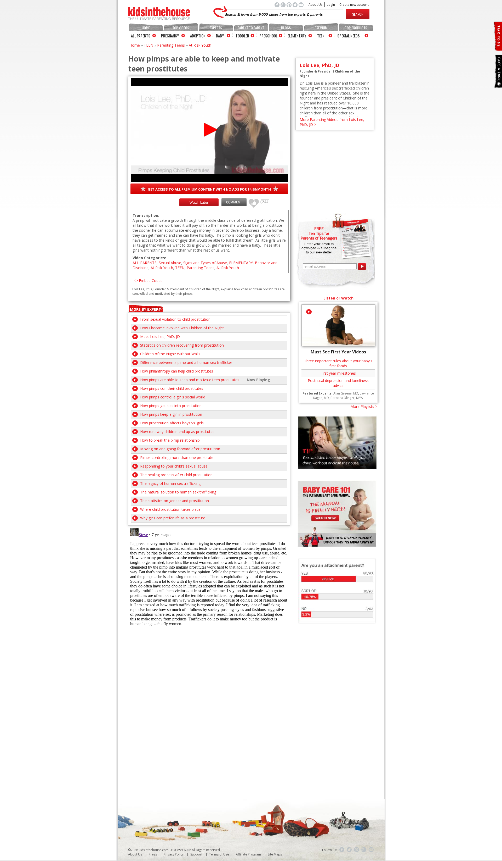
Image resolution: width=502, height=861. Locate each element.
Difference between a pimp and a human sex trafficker (186, 362)
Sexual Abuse (170, 262)
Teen (320, 35)
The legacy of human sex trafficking (170, 483)
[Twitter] (349, 849)
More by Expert (145, 309)
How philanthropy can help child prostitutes (176, 371)
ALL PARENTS (145, 262)
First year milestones (338, 373)
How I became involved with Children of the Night (182, 327)
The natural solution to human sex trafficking (178, 492)
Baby (220, 35)
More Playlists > (363, 406)
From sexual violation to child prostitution (175, 319)
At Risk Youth (200, 45)
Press (153, 854)
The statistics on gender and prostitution (174, 500)
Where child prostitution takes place (170, 509)
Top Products (356, 27)
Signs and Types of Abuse (205, 262)
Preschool (268, 35)
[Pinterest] (356, 849)
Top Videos (180, 27)
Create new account (354, 4)
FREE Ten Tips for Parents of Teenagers (319, 233)
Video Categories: (149, 257)
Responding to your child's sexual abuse (174, 466)
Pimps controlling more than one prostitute (176, 457)
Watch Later (199, 202)
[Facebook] (342, 849)
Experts (216, 27)
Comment (234, 202)
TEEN (148, 45)
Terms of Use (219, 854)
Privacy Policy (174, 854)
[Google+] (364, 849)
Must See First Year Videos (338, 352)
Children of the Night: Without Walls (170, 353)
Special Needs (348, 35)
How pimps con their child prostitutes (171, 388)
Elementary (297, 35)
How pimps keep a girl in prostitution (171, 414)
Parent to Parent (251, 27)
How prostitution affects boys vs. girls (172, 422)
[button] (209, 130)
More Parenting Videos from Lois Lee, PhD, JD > (332, 122)
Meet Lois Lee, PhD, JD (160, 336)
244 (252, 200)
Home (146, 27)
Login (331, 4)
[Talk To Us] (497, 48)
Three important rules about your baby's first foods (338, 363)
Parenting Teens (171, 45)
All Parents (140, 35)
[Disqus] (209, 591)
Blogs (286, 27)
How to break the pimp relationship (170, 440)
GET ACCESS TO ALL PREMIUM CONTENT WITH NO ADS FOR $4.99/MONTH (209, 189)
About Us (315, 4)
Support (196, 854)
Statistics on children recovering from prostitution (182, 345)
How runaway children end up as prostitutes (177, 431)
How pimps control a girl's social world (172, 397)
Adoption (198, 35)
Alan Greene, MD (345, 393)
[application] (209, 130)
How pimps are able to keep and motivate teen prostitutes (189, 379)
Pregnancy (170, 35)
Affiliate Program (248, 854)
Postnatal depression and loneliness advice (338, 383)
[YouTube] (371, 849)
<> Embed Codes (148, 280)
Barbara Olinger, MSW (346, 398)
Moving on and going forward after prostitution (180, 448)
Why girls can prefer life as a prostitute (172, 517)
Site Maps (275, 854)
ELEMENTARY (241, 262)
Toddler (242, 35)
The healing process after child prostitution (176, 474)
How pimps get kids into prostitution (171, 405)
